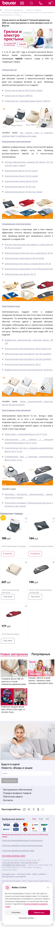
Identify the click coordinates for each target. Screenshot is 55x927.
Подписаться (10, 780)
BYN (34, 819)
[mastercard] (34, 829)
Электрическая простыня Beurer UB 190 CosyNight (28, 354)
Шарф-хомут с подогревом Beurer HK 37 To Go (26, 434)
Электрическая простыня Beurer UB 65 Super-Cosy (28, 348)
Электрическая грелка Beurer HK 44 (21, 181)
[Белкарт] (44, 829)
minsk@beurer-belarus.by (13, 865)
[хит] (14, 526)
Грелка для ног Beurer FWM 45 (19, 95)
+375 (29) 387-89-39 (10, 862)
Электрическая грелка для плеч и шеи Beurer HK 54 (29, 253)
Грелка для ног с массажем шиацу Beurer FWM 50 (27, 101)
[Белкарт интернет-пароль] (6, 829)
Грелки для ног (9, 69)
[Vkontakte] (29, 810)
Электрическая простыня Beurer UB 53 (23, 364)
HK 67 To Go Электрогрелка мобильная (40, 591)
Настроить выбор (26, 918)
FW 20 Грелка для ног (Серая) (14, 546)
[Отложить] (26, 522)
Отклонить (16, 912)
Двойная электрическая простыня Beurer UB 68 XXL (28, 369)
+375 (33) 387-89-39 (29, 862)
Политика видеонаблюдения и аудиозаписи (22, 840)
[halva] (25, 829)
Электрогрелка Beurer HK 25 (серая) (21, 170)
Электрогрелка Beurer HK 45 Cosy (20, 186)
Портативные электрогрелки (16, 410)
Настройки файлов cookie (13, 856)
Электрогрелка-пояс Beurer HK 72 (20, 274)
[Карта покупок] (15, 829)
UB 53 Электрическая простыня (10, 591)
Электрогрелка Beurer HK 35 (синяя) (21, 176)
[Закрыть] (48, 887)
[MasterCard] (25, 825)
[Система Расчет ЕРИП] (34, 825)
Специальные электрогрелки (16, 224)
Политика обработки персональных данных (22, 845)
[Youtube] (43, 810)
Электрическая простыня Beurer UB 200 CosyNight (28, 359)
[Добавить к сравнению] (26, 518)
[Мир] (44, 825)
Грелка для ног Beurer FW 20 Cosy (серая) (23, 90)
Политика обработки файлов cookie (18, 850)
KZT (47, 819)
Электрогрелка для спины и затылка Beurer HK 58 (28, 263)
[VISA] (15, 825)
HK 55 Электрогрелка (10, 634)
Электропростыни (11, 306)
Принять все (39, 912)
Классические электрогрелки (16, 141)
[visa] (6, 825)
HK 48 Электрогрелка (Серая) (41, 546)
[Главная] (0, 10)
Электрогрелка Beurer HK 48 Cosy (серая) (23, 192)
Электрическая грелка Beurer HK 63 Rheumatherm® (29, 269)
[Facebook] (34, 810)
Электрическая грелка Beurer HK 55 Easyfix (24, 258)
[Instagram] (24, 810)
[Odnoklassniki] (38, 810)
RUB (41, 819)
